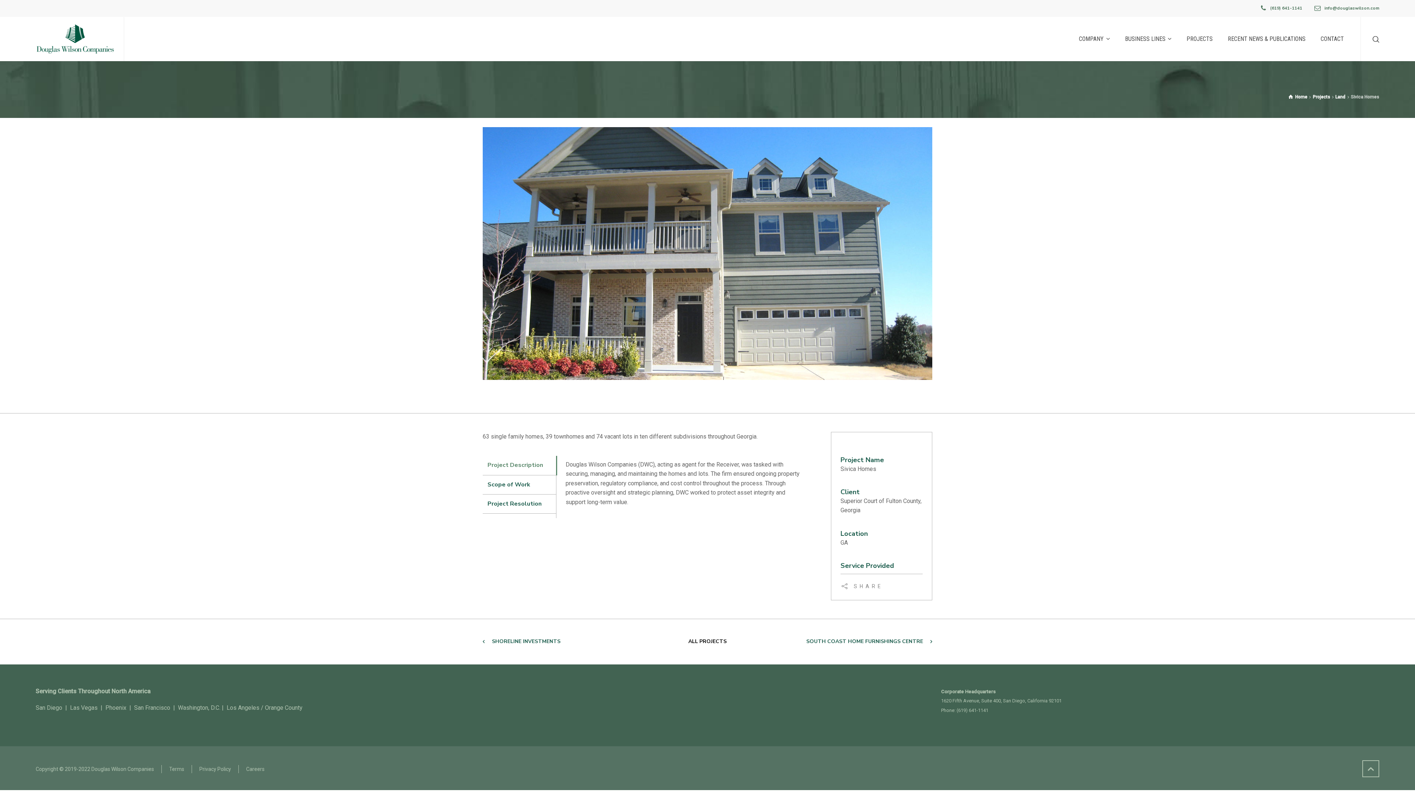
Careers (255, 769)
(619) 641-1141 (1286, 8)
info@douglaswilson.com (1351, 8)
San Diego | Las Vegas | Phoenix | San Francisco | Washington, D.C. (128, 707)
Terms (176, 769)
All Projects (707, 641)
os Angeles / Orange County (266, 707)
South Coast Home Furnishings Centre (864, 641)
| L (225, 707)
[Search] (1374, 39)
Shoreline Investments (526, 641)
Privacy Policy (215, 769)
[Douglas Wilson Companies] (75, 39)
